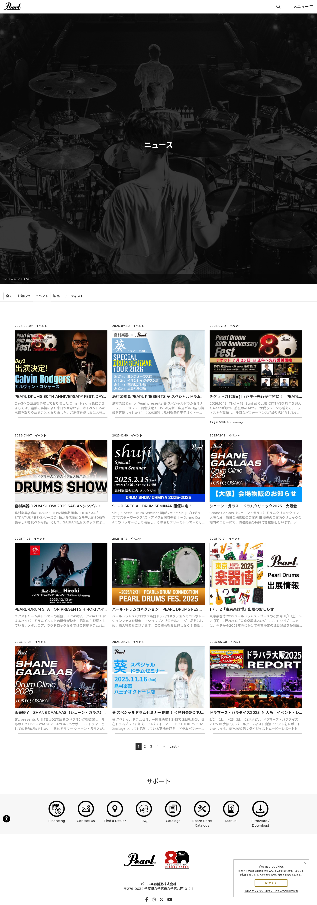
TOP (6, 278)
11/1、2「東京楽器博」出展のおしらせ (242, 609)
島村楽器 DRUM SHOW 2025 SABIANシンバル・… (59, 506)
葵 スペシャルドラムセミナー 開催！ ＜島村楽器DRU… (158, 712)
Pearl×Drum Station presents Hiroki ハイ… (61, 609)
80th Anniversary (231, 422)
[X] (161, 900)
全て (9, 296)
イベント (27, 278)
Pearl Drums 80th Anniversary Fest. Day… (60, 396)
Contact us (86, 821)
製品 (56, 296)
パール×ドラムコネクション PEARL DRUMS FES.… (157, 609)
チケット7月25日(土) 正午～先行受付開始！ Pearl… (256, 396)
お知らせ (23, 296)
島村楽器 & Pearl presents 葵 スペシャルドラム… (158, 396)
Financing (56, 821)
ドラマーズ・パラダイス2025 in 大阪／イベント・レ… (256, 712)
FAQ (144, 821)
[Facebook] (146, 900)
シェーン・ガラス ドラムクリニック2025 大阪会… (255, 506)
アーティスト (74, 296)
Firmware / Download (260, 823)
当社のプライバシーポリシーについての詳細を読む (271, 891)
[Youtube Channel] (169, 900)
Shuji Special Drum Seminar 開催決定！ (152, 506)
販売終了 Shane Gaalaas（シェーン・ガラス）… (60, 712)
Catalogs (173, 821)
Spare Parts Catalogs (202, 823)
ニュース (15, 278)
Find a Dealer (115, 821)
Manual (231, 821)
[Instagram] (154, 900)
